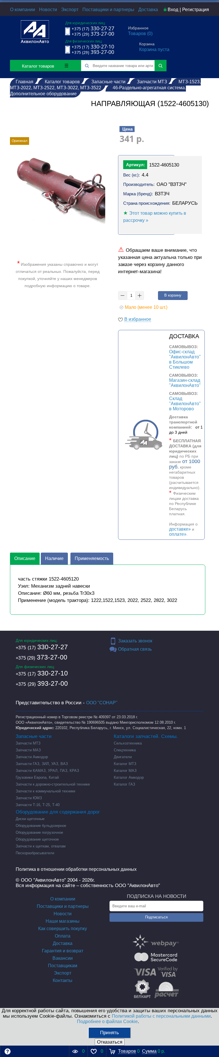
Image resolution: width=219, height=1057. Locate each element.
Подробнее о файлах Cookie (107, 1021)
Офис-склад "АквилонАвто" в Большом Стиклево (185, 359)
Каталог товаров (38, 66)
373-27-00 (41, 657)
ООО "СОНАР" (101, 702)
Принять (109, 1032)
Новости (48, 9)
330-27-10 (42, 673)
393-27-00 (42, 683)
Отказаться (109, 1042)
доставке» (180, 529)
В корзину (172, 295)
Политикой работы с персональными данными (161, 1016)
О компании (22, 9)
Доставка (148, 9)
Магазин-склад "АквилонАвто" (185, 383)
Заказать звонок (135, 640)
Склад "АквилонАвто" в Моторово (185, 403)
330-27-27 (42, 647)
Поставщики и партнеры (108, 9)
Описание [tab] (24, 558)
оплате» (177, 534)
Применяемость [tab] (92, 558)
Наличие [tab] (54, 558)
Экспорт (69, 9)
